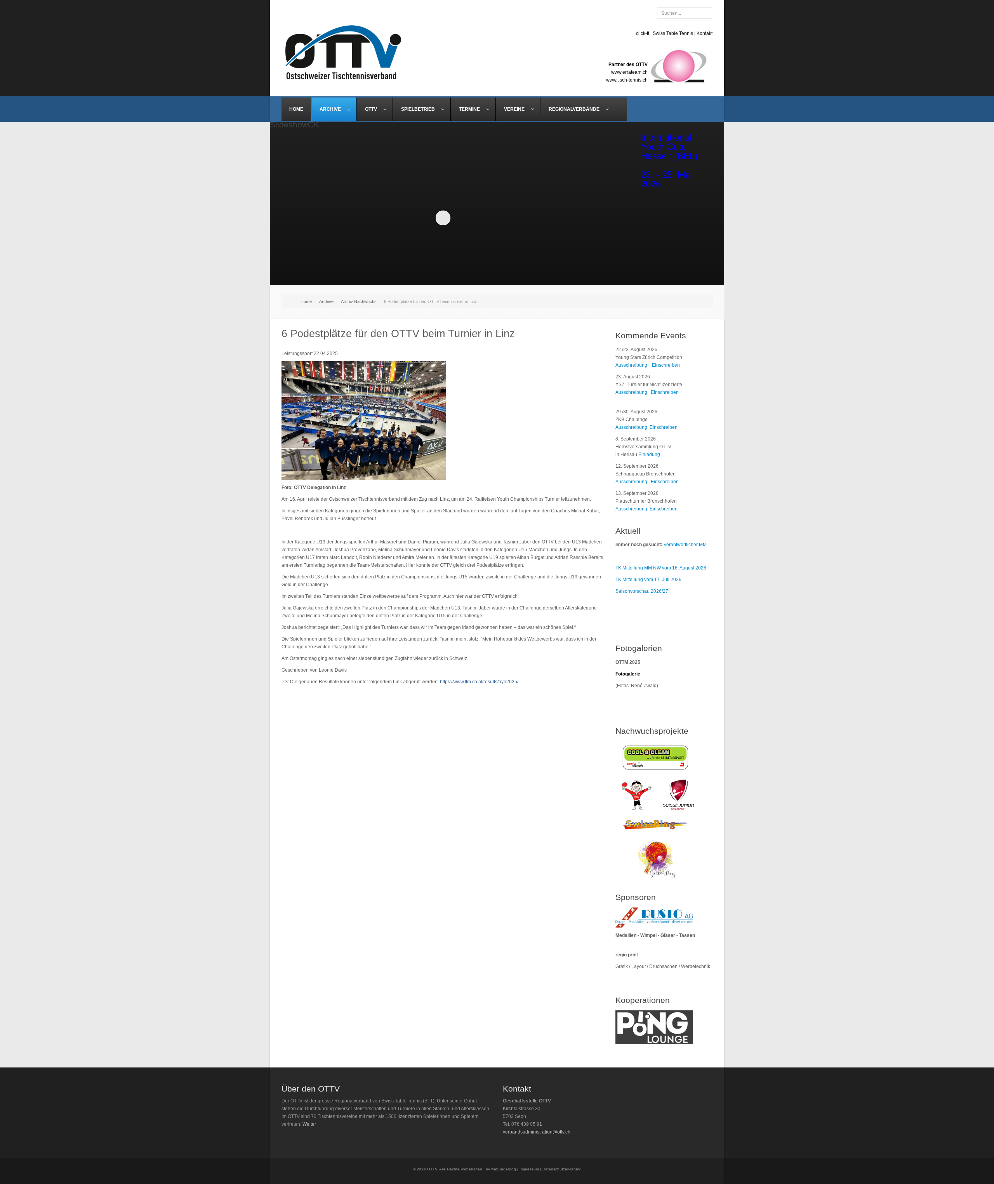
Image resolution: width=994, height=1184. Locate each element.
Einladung (649, 454)
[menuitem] (296, 109)
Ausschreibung (631, 365)
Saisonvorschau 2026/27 (641, 591)
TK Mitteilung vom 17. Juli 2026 (648, 579)
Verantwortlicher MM (685, 544)
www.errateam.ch (629, 72)
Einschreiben (666, 365)
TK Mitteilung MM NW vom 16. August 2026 (660, 568)
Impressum (529, 1169)
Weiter (309, 1124)
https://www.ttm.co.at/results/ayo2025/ (479, 681)
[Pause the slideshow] (591, 217)
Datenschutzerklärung (562, 1169)
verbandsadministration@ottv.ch (536, 1132)
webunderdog (503, 1169)
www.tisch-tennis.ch (627, 80)
